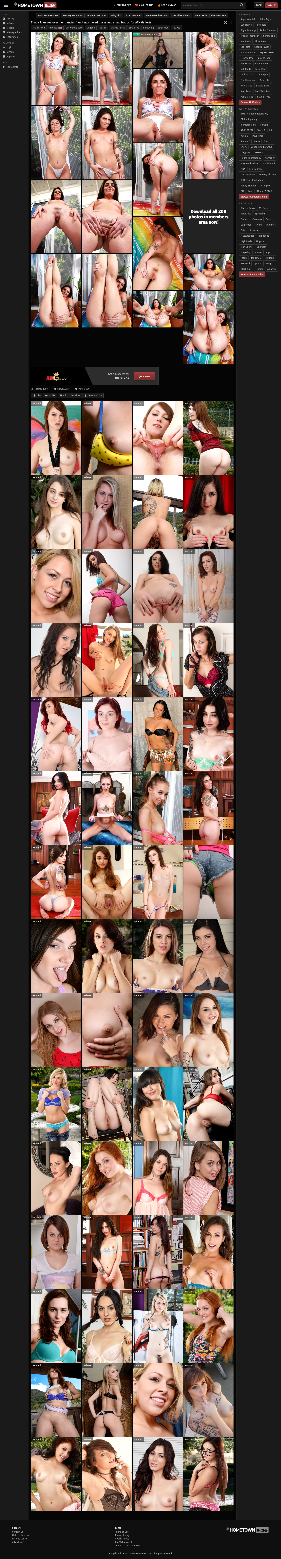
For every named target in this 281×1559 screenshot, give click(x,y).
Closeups (257, 219)
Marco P (261, 130)
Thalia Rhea (39, 27)
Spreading (148, 27)
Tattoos (176, 27)
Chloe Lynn (262, 74)
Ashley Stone (256, 169)
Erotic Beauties (134, 15)
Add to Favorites (71, 395)
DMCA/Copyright (123, 1542)
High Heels (246, 241)
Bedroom (261, 247)
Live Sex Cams (218, 15)
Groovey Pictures (267, 174)
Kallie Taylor (266, 19)
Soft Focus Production (252, 180)
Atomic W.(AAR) (265, 191)
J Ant (250, 191)
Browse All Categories (252, 274)
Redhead (245, 263)
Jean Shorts (247, 247)
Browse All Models (250, 102)
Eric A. (244, 147)
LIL (270, 130)
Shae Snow (260, 41)
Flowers (264, 124)
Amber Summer (268, 30)
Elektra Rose (247, 58)
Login (259, 5)
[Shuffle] (225, 22)
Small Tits (134, 27)
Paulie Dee (257, 136)
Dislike (51, 395)
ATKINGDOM (247, 130)
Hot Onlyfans (166, 5)
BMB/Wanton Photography (254, 113)
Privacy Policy (122, 1535)
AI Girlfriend (144, 5)
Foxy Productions (249, 163)
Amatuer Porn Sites (48, 15)
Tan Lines (256, 258)
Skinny (258, 224)
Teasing (259, 269)
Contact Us (17, 1532)
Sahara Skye (262, 85)
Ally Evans (246, 63)
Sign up (271, 5)
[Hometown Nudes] (35, 5)
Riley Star (260, 69)
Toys (268, 252)
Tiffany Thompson (250, 36)
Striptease (163, 27)
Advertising (18, 1542)
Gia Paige (245, 47)
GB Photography (74, 27)
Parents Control (20, 1538)
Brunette (254, 230)
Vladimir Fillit (269, 163)
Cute (243, 230)
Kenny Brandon (248, 185)
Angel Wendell (248, 19)
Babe (268, 219)
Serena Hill (269, 36)
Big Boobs (264, 235)
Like (38, 395)
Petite (244, 258)
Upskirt (257, 263)
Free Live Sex (124, 5)
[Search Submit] (241, 5)
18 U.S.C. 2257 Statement (127, 1545)
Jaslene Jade (264, 58)
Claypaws (245, 152)
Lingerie (91, 27)
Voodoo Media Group (262, 147)
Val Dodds (246, 69)
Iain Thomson (248, 174)
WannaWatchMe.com (156, 15)
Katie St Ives (263, 96)
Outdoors (269, 258)
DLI (242, 191)
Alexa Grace (247, 96)
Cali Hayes (246, 24)
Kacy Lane (246, 91)
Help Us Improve (20, 1535)
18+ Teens (264, 208)
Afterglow (265, 185)
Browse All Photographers (254, 196)
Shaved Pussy (118, 27)
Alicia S (244, 136)
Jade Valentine (262, 91)
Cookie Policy (122, 1538)
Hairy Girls (116, 15)
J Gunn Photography (251, 158)
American (54, 27)
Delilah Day (247, 74)
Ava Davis (246, 41)
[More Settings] (232, 22)
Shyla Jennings (248, 30)
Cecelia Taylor (261, 47)
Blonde (270, 224)
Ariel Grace (246, 85)
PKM (243, 169)
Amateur (271, 269)
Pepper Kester (267, 52)
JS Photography (248, 124)
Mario (257, 141)
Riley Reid (261, 24)
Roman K (245, 141)
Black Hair (246, 269)
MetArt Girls (201, 15)
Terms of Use (122, 1532)
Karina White (261, 63)
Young (268, 263)
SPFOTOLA (259, 152)
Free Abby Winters (181, 15)
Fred (266, 141)
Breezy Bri (265, 80)
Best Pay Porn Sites (72, 15)
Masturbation (247, 235)
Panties (103, 27)
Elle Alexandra (248, 80)
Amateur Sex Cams (97, 15)
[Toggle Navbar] (6, 5)
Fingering (245, 252)
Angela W (270, 158)
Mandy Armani (248, 52)
